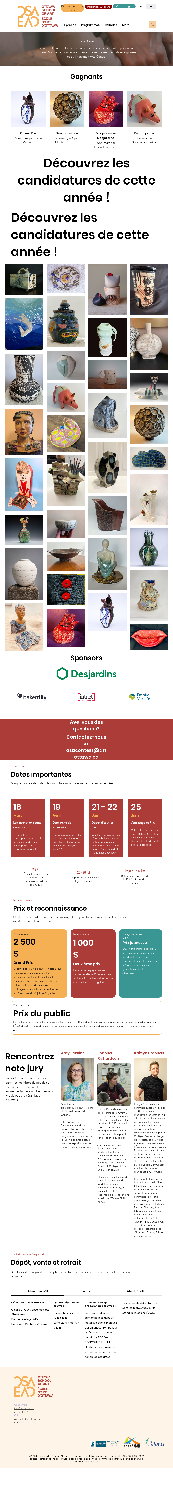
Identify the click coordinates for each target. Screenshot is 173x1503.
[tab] (38, 1291)
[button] (70, 25)
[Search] (152, 24)
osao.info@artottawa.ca (27, 1419)
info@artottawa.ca (24, 1408)
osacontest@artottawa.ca (86, 753)
